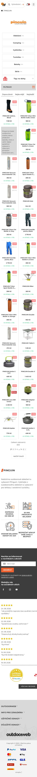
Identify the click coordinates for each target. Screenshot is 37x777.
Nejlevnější (19, 94)
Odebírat (7, 570)
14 (21, 449)
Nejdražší (30, 94)
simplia (18, 772)
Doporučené (7, 94)
